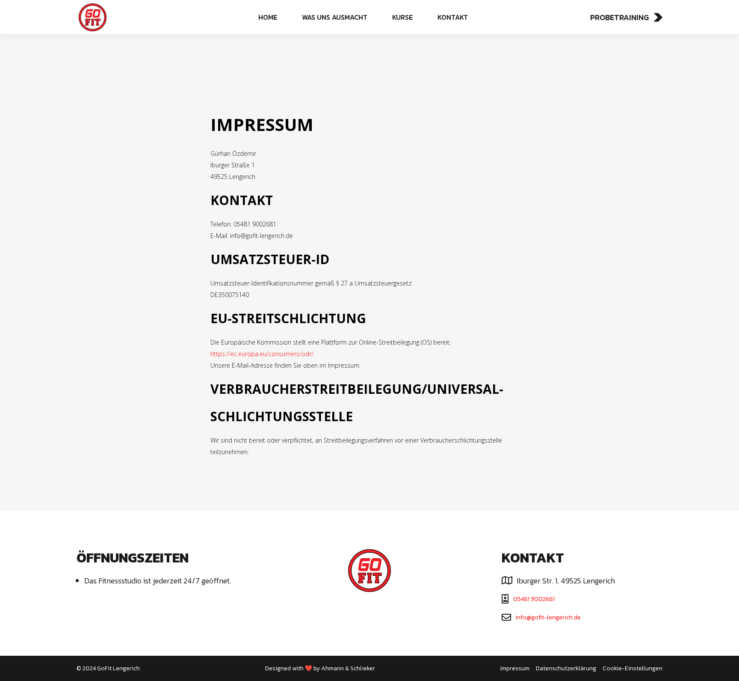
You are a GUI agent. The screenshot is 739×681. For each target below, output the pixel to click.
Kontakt (452, 17)
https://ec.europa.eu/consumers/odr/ (261, 354)
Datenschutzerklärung (566, 668)
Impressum (514, 668)
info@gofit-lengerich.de (548, 617)
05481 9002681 (534, 599)
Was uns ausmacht (334, 17)
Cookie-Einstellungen (632, 668)
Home (267, 17)
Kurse (402, 17)
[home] (130, 17)
